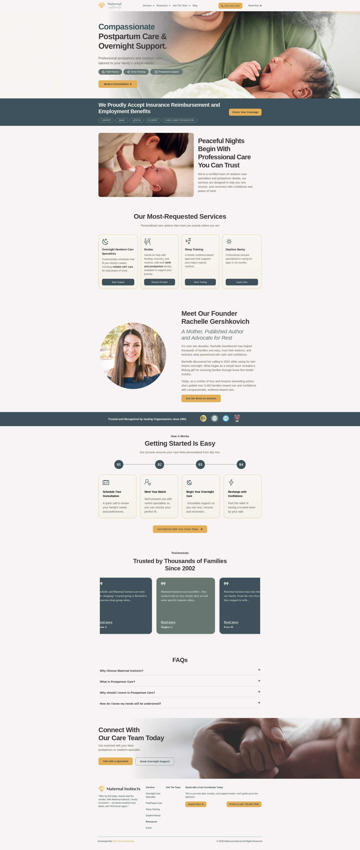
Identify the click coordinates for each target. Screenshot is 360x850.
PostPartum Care (154, 803)
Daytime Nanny (153, 815)
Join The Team (180, 5)
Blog (195, 5)
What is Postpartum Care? (117, 681)
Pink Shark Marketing (123, 841)
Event (148, 828)
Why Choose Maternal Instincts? (121, 670)
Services (147, 5)
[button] (180, 670)
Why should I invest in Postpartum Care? (127, 692)
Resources (162, 5)
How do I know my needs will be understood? (130, 703)
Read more (139, 622)
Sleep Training (153, 809)
